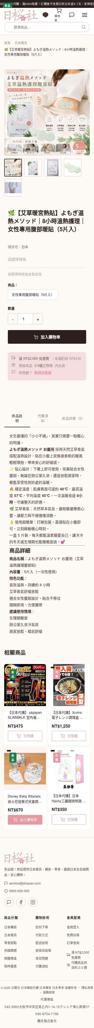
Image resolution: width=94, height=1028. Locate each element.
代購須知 (43, 418)
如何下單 (42, 927)
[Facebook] (21, 902)
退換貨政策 (43, 950)
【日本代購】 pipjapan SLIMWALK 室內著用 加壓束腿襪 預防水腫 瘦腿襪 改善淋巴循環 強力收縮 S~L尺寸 (25, 715)
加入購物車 (50, 337)
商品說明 (17, 418)
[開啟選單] (84, 15)
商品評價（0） (73, 418)
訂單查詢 (73, 942)
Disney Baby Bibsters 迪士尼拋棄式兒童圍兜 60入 (25, 799)
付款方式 (42, 935)
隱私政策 (87, 987)
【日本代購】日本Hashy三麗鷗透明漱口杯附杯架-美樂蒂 (68, 798)
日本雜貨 (21, 42)
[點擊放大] (47, 112)
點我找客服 (42, 372)
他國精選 (10, 950)
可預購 (28, 735)
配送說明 (42, 942)
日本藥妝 (10, 927)
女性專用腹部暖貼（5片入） (33, 294)
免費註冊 (73, 935)
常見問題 (42, 958)
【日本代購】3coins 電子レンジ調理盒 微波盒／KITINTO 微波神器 (67, 715)
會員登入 (73, 927)
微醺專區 (10, 958)
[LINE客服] (9, 902)
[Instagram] (33, 902)
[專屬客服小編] (71, 15)
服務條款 (49, 992)
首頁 (7, 42)
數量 (11, 308)
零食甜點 (10, 942)
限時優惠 (10, 966)
